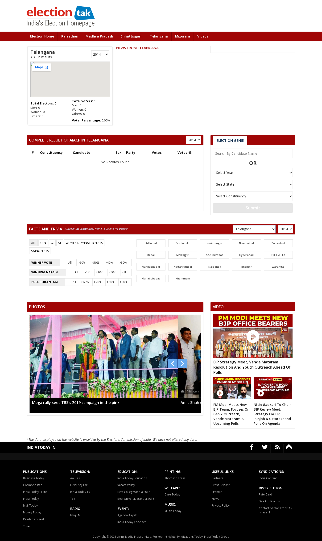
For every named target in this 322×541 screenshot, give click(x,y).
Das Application (269, 501)
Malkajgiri (182, 255)
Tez (72, 499)
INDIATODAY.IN (41, 447)
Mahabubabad (151, 278)
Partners (217, 478)
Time (26, 526)
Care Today (172, 494)
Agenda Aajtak (127, 515)
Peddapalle (183, 243)
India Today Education (132, 478)
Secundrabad (214, 255)
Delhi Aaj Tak (78, 485)
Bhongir (246, 266)
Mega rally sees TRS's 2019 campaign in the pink (76, 402)
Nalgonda (214, 266)
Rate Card (265, 494)
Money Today (32, 512)
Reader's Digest (33, 519)
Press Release (221, 485)
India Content (268, 478)
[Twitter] (265, 448)
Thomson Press (175, 478)
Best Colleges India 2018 (133, 492)
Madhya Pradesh (99, 36)
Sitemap (217, 492)
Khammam (183, 278)
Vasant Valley (126, 485)
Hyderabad (246, 255)
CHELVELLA (278, 255)
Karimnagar (215, 243)
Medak (151, 255)
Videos (202, 36)
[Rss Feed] (278, 448)
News (215, 499)
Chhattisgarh (131, 36)
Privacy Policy (221, 506)
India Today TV (80, 492)
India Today (31, 499)
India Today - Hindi (35, 492)
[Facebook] (252, 448)
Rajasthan (69, 36)
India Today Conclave (131, 522)
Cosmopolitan (32, 485)
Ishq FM (75, 515)
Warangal (278, 266)
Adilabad (151, 243)
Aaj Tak (75, 478)
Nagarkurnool (183, 266)
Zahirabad (278, 243)
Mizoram (182, 36)
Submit (253, 208)
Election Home (42, 36)
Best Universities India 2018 (135, 499)
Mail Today (30, 506)
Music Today (173, 511)
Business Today (33, 478)
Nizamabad (246, 243)
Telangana (159, 36)
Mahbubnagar (151, 266)
